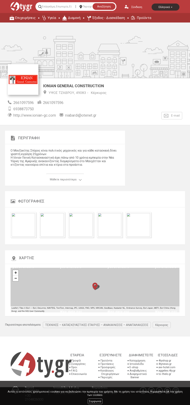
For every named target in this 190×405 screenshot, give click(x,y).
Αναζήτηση (104, 6)
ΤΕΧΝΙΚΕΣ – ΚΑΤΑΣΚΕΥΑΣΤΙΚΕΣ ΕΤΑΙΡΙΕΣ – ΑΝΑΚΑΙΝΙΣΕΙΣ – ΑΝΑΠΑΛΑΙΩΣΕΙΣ (96, 325)
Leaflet (15, 307)
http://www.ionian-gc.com (34, 115)
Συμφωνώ (95, 401)
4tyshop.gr (164, 360)
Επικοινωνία (79, 374)
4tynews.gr (165, 364)
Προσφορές (107, 367)
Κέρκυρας (99, 93)
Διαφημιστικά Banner (138, 375)
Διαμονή (74, 18)
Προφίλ (76, 360)
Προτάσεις (107, 364)
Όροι (74, 367)
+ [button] (15, 272)
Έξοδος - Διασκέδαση (108, 18)
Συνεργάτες (78, 364)
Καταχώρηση (137, 360)
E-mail (175, 115)
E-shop (134, 367)
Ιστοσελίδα (137, 364)
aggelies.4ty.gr (167, 370)
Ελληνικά (165, 7)
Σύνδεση (136, 7)
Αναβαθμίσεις (138, 370)
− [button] (15, 278)
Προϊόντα (144, 18)
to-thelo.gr (164, 374)
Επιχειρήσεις (25, 18)
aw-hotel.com (166, 367)
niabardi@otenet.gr (80, 115)
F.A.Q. (74, 370)
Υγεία (52, 18)
